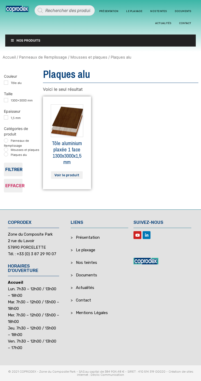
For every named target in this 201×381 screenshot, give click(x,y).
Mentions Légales (92, 312)
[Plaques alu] (6, 154)
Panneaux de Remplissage (43, 57)
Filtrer (14, 169)
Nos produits (28, 40)
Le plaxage (134, 11)
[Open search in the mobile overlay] (65, 10)
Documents (183, 11)
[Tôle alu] (6, 83)
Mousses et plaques (88, 57)
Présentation (108, 11)
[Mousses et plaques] (6, 149)
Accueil (9, 57)
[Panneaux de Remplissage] (6, 140)
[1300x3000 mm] (6, 100)
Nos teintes (158, 11)
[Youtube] (137, 235)
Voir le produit (66, 175)
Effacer (14, 185)
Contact (185, 23)
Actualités (163, 23)
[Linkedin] (146, 235)
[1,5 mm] (6, 117)
